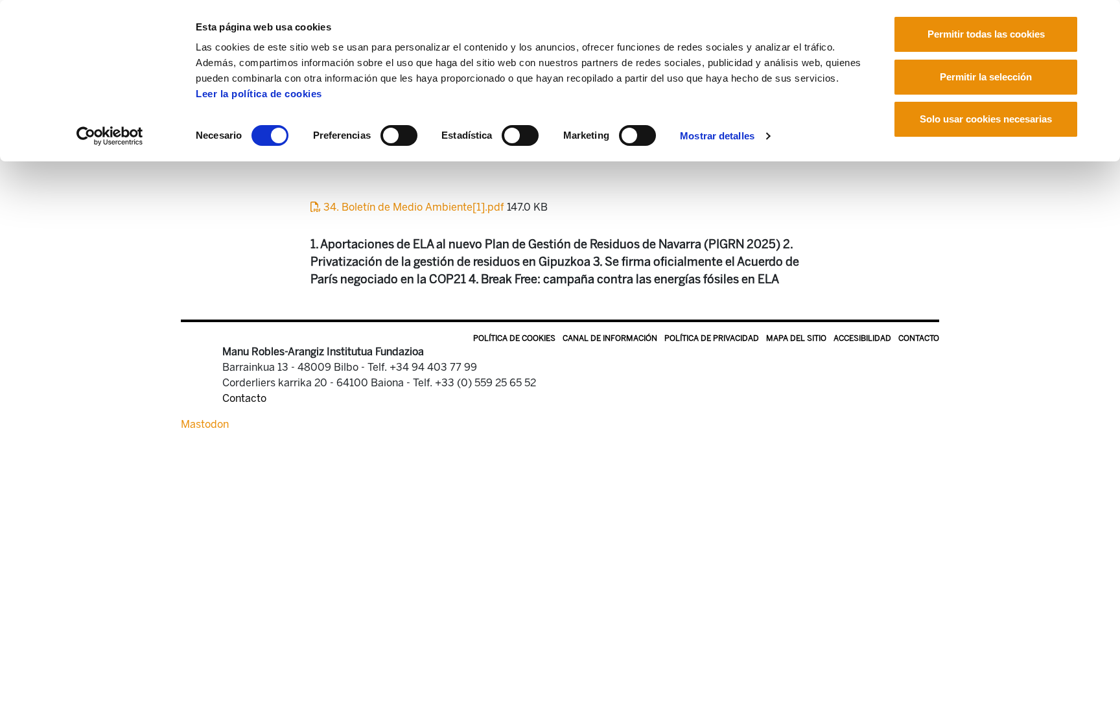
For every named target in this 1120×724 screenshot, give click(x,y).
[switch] (398, 135)
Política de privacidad (711, 338)
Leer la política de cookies (259, 93)
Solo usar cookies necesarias (986, 118)
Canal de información (610, 338)
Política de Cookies (514, 338)
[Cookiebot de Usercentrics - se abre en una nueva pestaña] (110, 136)
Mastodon (205, 424)
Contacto (918, 338)
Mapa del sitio (796, 338)
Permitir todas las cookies (986, 34)
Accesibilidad (862, 338)
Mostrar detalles (717, 135)
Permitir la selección (986, 76)
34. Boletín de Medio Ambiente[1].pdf (414, 207)
